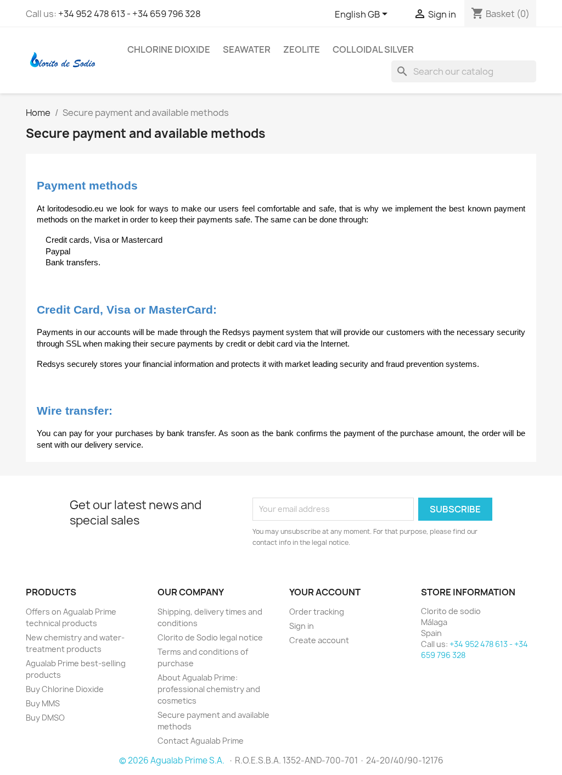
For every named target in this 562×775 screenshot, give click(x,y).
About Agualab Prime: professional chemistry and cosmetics (209, 689)
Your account (325, 592)
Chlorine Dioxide (168, 49)
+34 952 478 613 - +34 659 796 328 (129, 14)
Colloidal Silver (373, 49)
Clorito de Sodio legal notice (210, 637)
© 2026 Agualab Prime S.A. (172, 760)
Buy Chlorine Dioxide (65, 689)
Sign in (301, 626)
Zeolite (301, 49)
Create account (319, 640)
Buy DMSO (45, 717)
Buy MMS (43, 703)
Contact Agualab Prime (201, 740)
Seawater (247, 49)
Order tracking (316, 611)
